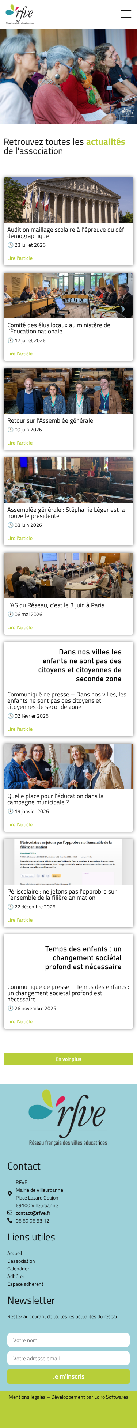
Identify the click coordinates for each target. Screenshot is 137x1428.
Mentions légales (27, 1397)
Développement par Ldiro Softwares (90, 1397)
